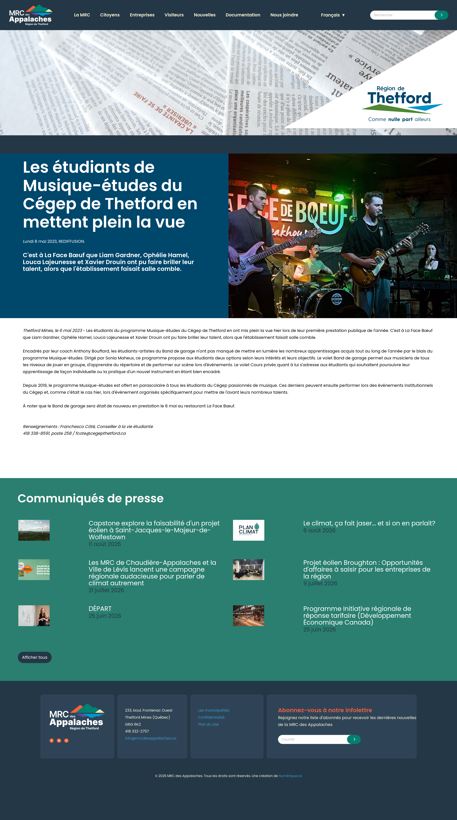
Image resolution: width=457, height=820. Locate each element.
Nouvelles (205, 15)
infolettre (133, 796)
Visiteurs (174, 15)
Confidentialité (211, 717)
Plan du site (208, 724)
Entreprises (142, 15)
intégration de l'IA (65, 796)
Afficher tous (34, 657)
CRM (122, 796)
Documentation (243, 15)
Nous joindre (284, 15)
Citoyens (110, 15)
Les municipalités (213, 710)
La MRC (82, 15)
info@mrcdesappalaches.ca (150, 738)
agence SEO (45, 796)
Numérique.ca (290, 776)
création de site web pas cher (98, 796)
